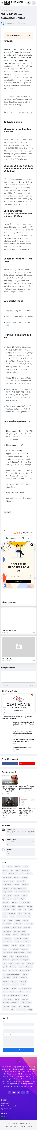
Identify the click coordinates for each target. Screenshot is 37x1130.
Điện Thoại (21, 906)
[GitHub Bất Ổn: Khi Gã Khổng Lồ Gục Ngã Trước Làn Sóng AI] (27, 780)
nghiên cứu (24, 949)
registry (21, 967)
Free (4, 913)
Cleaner (16, 884)
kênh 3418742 (17, 927)
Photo (4, 963)
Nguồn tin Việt (6, 1109)
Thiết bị (23, 985)
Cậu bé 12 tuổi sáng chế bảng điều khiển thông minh (23, 740)
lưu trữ (17, 942)
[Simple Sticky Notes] (18, 590)
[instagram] (23, 1092)
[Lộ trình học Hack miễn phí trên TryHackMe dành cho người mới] (18, 703)
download (6, 902)
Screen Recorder (25, 970)
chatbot (5, 881)
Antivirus (5, 870)
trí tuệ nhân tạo (7, 999)
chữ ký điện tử (7, 884)
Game (20, 913)
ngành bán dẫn (13, 949)
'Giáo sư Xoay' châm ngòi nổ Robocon (23, 748)
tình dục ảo (20, 992)
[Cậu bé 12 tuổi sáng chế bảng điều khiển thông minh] (7, 741)
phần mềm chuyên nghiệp (20, 960)
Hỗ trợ (12, 917)
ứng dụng (6, 1002)
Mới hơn (5, 685)
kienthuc (15, 934)
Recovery (13, 967)
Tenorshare (6, 985)
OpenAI (5, 956)
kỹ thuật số (17, 938)
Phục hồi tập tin (14, 963)
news (4, 949)
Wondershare (21, 1010)
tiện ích (14, 988)
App (12, 870)
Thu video (6, 988)
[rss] (27, 1092)
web (20, 1006)
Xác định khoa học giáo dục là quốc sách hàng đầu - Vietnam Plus (24, 724)
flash (30, 909)
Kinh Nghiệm (25, 934)
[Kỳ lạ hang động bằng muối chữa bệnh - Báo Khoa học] (7, 734)
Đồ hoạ (29, 906)
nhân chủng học (19, 952)
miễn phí (14, 945)
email (13, 909)
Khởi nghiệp (6, 934)
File (25, 909)
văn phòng (15, 1002)
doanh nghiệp (7, 899)
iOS (29, 917)
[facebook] (10, 763)
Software (5, 981)
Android (25, 866)
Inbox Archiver (21, 917)
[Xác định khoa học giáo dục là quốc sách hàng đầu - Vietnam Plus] (7, 724)
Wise (12, 1010)
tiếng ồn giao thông (25, 988)
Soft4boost (23, 977)
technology (23, 981)
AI (3, 866)
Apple (18, 870)
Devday (24, 895)
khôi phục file (7, 931)
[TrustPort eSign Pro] (18, 619)
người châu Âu (7, 952)
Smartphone (6, 977)
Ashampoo (25, 870)
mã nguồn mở (25, 942)
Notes (29, 952)
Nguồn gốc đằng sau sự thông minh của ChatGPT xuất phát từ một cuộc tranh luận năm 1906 (9, 812)
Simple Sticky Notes (9, 602)
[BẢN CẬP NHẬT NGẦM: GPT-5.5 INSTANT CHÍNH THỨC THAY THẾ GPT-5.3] (27, 802)
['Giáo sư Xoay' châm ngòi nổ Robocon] (7, 749)
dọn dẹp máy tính (19, 899)
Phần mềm (6, 960)
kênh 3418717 (7, 927)
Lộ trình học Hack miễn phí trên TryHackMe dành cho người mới (17, 717)
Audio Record (13, 874)
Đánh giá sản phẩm (9, 906)
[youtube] (27, 763)
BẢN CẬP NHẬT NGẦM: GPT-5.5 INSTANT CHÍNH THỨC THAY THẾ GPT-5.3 (27, 811)
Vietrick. (30, 1123)
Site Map (30, 1126)
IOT (4, 920)
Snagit (15, 977)
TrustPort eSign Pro (9, 630)
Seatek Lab (5, 1103)
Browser (24, 877)
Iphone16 (17, 920)
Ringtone (29, 967)
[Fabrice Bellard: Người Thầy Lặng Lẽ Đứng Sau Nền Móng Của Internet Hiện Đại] (10, 780)
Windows (6, 1010)
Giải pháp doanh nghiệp (9, 1106)
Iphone (10, 920)
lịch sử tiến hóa (7, 942)
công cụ (5, 888)
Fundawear (11, 913)
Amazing (9, 866)
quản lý (5, 967)
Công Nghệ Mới (7, 892)
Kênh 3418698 (29, 924)
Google (5, 917)
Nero (28, 945)
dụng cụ (14, 902)
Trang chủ (4, 10)
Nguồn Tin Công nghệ (13, 2)
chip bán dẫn (21, 881)
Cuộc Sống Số (7, 895)
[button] (2, 3)
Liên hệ (22, 1126)
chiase (12, 881)
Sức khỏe (14, 981)
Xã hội (30, 1010)
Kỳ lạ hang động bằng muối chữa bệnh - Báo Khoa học (22, 732)
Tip (4, 995)
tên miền (15, 985)
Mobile (22, 945)
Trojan (17, 999)
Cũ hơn (31, 685)
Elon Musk (6, 909)
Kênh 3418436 (18, 924)
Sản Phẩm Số (13, 970)
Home (3, 1116)
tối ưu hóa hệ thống (14, 995)
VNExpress (6, 1006)
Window (11, 10)
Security (25, 974)
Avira (21, 874)
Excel (19, 909)
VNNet (14, 1006)
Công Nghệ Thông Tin (22, 892)
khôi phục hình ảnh (19, 931)
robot (4, 970)
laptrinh (25, 938)
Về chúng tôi (14, 1126)
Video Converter (26, 1002)
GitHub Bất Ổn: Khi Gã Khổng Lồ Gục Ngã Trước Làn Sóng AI (26, 788)
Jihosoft (25, 920)
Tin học (5, 992)
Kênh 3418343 (7, 924)
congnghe (25, 884)
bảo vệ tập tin (7, 877)
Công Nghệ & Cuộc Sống (18, 888)
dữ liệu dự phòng (25, 902)
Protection (30, 963)
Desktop (16, 895)
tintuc (28, 992)
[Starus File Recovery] (18, 647)
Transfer (25, 995)
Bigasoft (16, 877)
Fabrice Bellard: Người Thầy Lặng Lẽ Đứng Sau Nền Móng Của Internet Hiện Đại (9, 789)
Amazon (17, 866)
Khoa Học (27, 927)
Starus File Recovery (9, 659)
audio (4, 874)
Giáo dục (27, 913)
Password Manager (22, 956)
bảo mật (29, 874)
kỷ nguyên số (7, 938)
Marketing (6, 945)
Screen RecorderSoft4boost (11, 974)
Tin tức (12, 992)
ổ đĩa (11, 956)
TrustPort (25, 999)
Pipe (23, 963)
